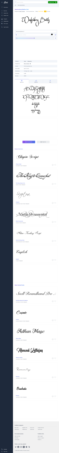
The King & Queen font (20, 183)
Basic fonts (16, 427)
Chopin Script (18, 164)
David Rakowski (19, 241)
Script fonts (32, 429)
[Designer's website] (30, 64)
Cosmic (17, 319)
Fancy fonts (32, 427)
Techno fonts (40, 429)
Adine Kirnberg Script (20, 240)
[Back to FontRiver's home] (5, 2)
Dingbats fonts (24, 427)
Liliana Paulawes (19, 321)
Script (25, 61)
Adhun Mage (18, 338)
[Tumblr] (24, 447)
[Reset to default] (52, 38)
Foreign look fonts (41, 427)
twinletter (18, 340)
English (17, 259)
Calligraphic (29, 61)
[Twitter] (29, 447)
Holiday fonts (24, 429)
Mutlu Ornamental (19, 221)
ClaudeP (18, 165)
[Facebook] (18, 447)
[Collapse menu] (2, 2)
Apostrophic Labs (19, 203)
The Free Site (17, 439)
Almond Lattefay (19, 357)
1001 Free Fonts (17, 436)
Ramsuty (17, 376)
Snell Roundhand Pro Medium (22, 300)
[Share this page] (55, 38)
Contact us (39, 439)
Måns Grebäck (22, 11)
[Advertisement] (36, 51)
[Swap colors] (56, 35)
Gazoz (18, 222)
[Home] (15, 5)
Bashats (17, 395)
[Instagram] (21, 447)
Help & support (40, 436)
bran (17, 184)
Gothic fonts (17, 429)
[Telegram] (16, 447)
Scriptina (17, 202)
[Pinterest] (26, 447)
